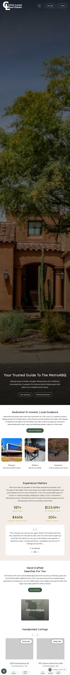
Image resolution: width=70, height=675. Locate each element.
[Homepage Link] (12, 6)
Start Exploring (25, 395)
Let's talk (50, 6)
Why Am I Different (35, 430)
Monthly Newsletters (43, 395)
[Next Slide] (37, 635)
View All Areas (35, 590)
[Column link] (11, 453)
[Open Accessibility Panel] (4, 671)
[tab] (31, 552)
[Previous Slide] (33, 635)
